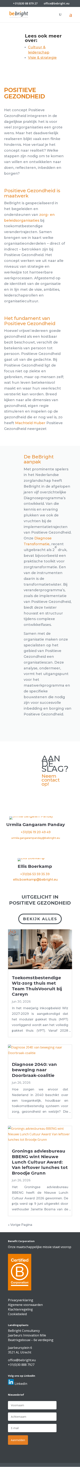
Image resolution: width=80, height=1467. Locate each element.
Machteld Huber (30, 423)
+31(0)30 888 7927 (21, 1365)
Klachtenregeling (20, 1309)
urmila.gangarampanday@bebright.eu (35, 837)
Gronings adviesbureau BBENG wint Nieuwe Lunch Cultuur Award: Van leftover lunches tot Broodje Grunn (40, 1162)
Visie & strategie (42, 58)
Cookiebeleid (17, 1314)
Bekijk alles (40, 919)
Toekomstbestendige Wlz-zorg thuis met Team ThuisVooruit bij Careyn (37, 986)
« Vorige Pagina (20, 1225)
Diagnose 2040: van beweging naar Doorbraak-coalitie (34, 1070)
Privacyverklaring (20, 1300)
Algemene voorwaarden (25, 1305)
